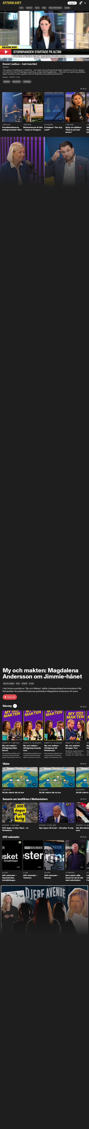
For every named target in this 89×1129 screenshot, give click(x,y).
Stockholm (16, 82)
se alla (83, 89)
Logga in (72, 3)
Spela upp (11, 697)
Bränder (6, 82)
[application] (44, 36)
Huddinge (27, 82)
